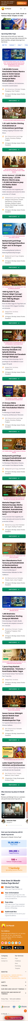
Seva (16, 963)
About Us (4, 958)
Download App (22, 3)
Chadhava (18, 961)
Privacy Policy (4, 999)
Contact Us (4, 961)
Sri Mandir (4, 1014)
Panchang (18, 966)
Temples (17, 968)
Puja (16, 958)
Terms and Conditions (15, 999)
